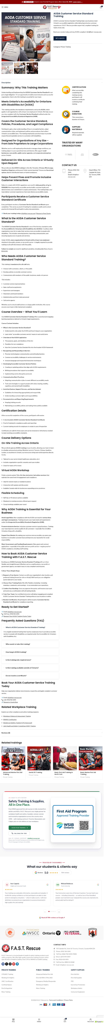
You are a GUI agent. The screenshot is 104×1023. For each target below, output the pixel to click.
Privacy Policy (68, 1000)
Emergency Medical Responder (46, 981)
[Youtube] (13, 964)
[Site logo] (52, 7)
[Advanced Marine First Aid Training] (13, 758)
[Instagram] (10, 964)
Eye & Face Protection (78, 985)
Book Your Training (19, 827)
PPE (72, 981)
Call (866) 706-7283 (20, 833)
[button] (4, 37)
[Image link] (21, 948)
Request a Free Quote (43, 213)
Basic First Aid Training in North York (64, 773)
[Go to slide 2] (50, 911)
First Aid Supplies (76, 978)
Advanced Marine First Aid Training (12, 773)
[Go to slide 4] (53, 911)
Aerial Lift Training (35, 772)
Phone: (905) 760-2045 (63, 951)
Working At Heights (8, 978)
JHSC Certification (7, 981)
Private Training (66, 47)
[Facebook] (3, 964)
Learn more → (77, 2)
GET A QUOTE (60, 38)
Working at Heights (42, 985)
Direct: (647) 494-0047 (63, 957)
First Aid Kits (75, 974)
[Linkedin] (17, 964)
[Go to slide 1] (48, 911)
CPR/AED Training (7, 974)
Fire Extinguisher (7, 988)
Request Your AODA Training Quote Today (17, 616)
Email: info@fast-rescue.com (65, 965)
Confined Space (7, 985)
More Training (6, 992)
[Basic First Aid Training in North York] (65, 758)
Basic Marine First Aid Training (88, 773)
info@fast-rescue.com (28, 213)
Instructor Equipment (78, 992)
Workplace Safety (76, 988)
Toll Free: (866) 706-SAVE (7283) (66, 954)
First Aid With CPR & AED (44, 978)
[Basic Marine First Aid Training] (91, 758)
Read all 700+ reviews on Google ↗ (53, 917)
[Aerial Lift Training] (39, 758)
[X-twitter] (6, 964)
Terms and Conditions (56, 1000)
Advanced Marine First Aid (44, 974)
